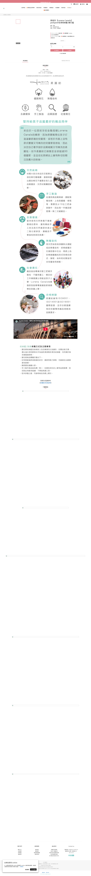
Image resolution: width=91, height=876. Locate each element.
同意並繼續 (33, 869)
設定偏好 (27, 869)
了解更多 (21, 866)
